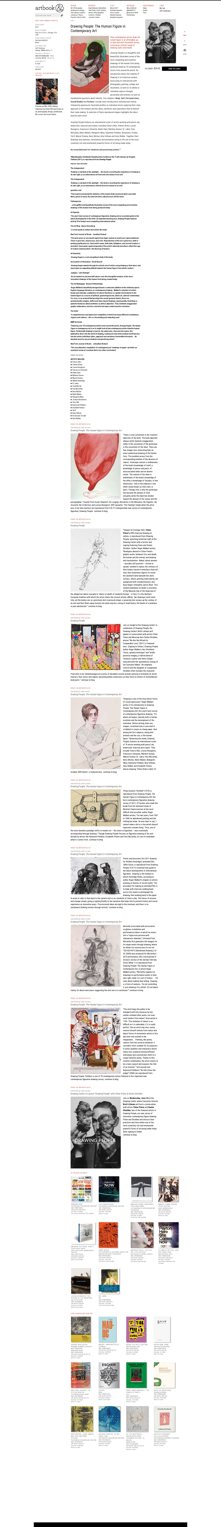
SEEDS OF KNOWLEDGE (162, 1390)
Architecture (75, 10)
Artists (91, 13)
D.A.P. (36, 27)
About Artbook (131, 8)
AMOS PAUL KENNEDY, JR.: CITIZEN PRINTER (81, 1391)
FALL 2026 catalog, (51, 106)
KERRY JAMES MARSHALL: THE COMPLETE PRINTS (137, 1391)
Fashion (82, 13)
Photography (78, 8)
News (145, 8)
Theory (80, 15)
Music (77, 13)
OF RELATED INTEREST (79, 1173)
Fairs (144, 13)
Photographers (99, 13)
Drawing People (86, 511)
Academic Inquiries (116, 17)
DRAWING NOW (76, 1204)
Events (145, 10)
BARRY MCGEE (104, 1250)
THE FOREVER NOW (106, 1204)
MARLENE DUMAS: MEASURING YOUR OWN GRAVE (142, 1205)
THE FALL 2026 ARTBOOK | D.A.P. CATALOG (47, 74)
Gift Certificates (165, 11)
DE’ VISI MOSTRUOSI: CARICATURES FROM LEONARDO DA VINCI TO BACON (135, 1437)
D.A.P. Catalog (101, 10)
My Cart (162, 8)
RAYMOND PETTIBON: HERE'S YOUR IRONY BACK (82, 1248)
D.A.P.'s (112, 508)
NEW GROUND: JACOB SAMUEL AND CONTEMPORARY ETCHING (82, 1436)
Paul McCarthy (130, 836)
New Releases (93, 8)
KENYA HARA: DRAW (161, 1345)
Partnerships (131, 15)
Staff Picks (92, 10)
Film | (73, 13)
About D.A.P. (114, 8)
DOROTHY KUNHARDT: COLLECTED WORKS (162, 1435)
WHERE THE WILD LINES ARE (137, 1345)
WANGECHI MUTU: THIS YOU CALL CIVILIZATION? (141, 1251)
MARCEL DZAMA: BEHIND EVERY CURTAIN (167, 1205)
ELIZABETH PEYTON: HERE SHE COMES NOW (168, 1251)
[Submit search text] (61, 15)
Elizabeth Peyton (112, 836)
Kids (83, 17)
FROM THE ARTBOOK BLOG (81, 424)
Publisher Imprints (116, 10)
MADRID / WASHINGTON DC (109, 1344)
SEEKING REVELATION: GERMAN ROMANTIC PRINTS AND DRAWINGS (81, 1346)
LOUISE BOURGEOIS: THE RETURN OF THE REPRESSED (81, 1297)
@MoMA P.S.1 (131, 10)
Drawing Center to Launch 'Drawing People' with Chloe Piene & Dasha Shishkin (107, 1093)
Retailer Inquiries (115, 15)
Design (82, 10)
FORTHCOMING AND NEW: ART (82, 1313)
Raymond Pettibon (96, 836)
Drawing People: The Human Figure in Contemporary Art (96, 430)
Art (72, 8)
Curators (91, 15)
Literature (74, 15)
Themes (98, 15)
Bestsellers (102, 8)
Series (98, 17)
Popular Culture (76, 17)
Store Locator (114, 13)
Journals (91, 17)
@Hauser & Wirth (132, 13)
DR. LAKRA (102, 1296)
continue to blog (100, 511)
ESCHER (101, 1390)
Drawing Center (129, 542)
